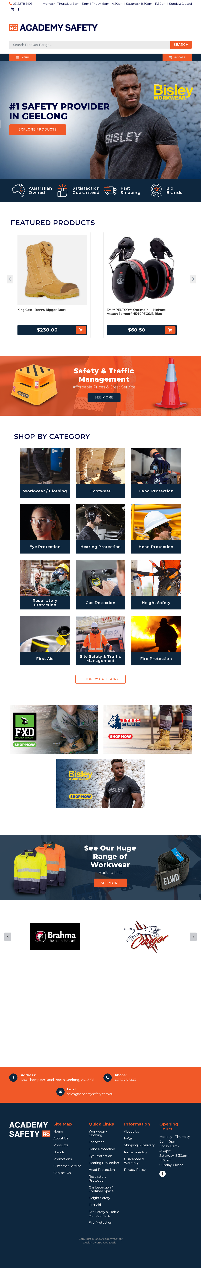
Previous (7, 937)
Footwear (96, 1142)
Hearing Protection (104, 1163)
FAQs (128, 1138)
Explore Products (37, 130)
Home (58, 1131)
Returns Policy (135, 1152)
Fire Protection (100, 1222)
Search (181, 45)
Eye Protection (100, 1156)
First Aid (95, 1205)
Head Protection (102, 1170)
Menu (25, 57)
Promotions (62, 1159)
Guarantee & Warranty (134, 1161)
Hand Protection (102, 1149)
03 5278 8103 (22, 3)
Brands (58, 1152)
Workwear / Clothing (98, 1133)
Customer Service (67, 1166)
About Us (60, 1138)
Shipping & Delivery (139, 1145)
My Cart (179, 57)
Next (193, 937)
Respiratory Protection (98, 1178)
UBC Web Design (107, 1242)
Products (60, 1145)
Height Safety (99, 1198)
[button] (10, 279)
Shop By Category (100, 679)
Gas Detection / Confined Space (101, 1189)
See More (104, 397)
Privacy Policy (135, 1170)
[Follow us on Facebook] (19, 9)
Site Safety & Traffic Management (104, 1214)
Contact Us (62, 1173)
